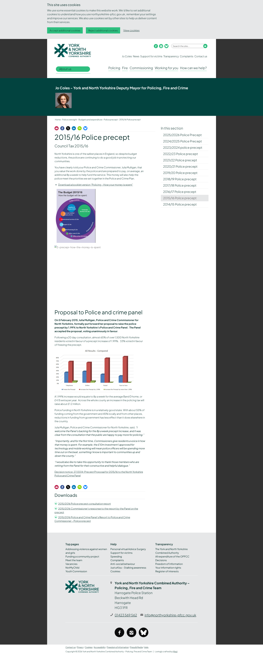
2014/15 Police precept (180, 204)
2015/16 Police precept (180, 198)
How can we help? (193, 68)
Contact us (200, 56)
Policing (114, 68)
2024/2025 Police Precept (182, 141)
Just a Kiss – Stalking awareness (128, 567)
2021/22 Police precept (180, 160)
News (136, 56)
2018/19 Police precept (180, 179)
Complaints (186, 56)
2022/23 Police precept (180, 154)
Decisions (161, 560)
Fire (125, 68)
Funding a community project (82, 556)
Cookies (115, 571)
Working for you (166, 68)
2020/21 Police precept (180, 166)
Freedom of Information (169, 563)
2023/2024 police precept (182, 147)
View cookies (131, 30)
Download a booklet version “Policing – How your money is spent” (95, 184)
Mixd (175, 651)
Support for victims (151, 56)
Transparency (171, 56)
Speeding (116, 556)
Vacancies (71, 563)
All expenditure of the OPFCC (172, 556)
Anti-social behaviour (122, 563)
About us (65, 69)
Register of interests (167, 571)
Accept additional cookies (65, 30)
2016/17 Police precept (179, 192)
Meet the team (73, 560)
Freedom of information (118, 647)
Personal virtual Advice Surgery (128, 549)
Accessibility (100, 647)
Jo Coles (127, 56)
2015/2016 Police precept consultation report (84, 503)
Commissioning (141, 68)
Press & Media (136, 647)
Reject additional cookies (103, 30)
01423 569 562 (126, 615)
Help (146, 647)
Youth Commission (76, 571)
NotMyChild (72, 567)
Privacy (80, 647)
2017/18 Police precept (179, 185)
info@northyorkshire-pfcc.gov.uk (170, 615)
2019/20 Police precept (180, 173)
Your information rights (168, 567)
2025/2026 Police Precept (182, 135)
